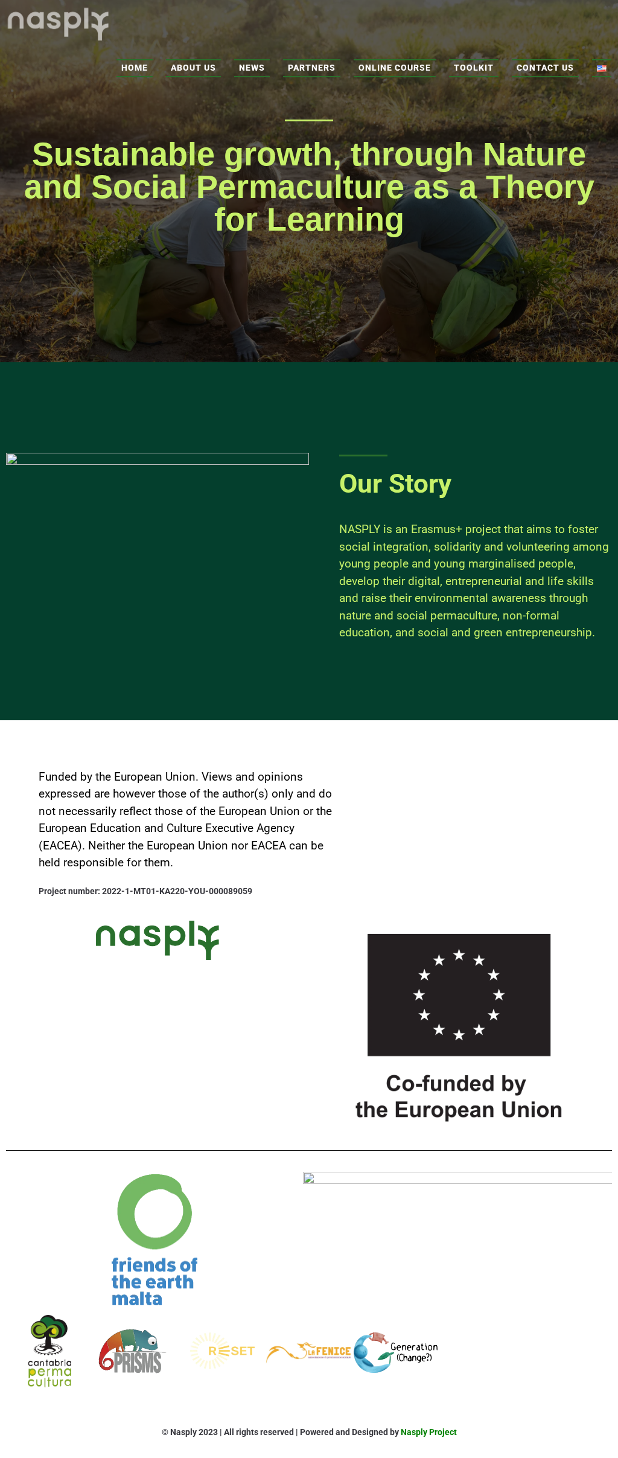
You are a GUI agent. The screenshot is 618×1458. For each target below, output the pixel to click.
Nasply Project (429, 1432)
